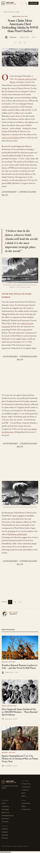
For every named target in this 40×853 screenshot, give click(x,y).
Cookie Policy (26, 787)
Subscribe (33, 3)
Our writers (5, 821)
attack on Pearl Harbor (10, 138)
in (20, 42)
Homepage (5, 809)
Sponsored (5, 818)
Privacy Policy (26, 784)
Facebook (5, 829)
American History (20, 16)
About (23, 793)
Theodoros (12, 37)
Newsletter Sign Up (8, 815)
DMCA (24, 796)
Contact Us (25, 790)
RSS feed (5, 838)
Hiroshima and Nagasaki (17, 534)
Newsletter (5, 835)
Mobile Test (5, 812)
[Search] (26, 3)
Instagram (5, 832)
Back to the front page (10, 12)
